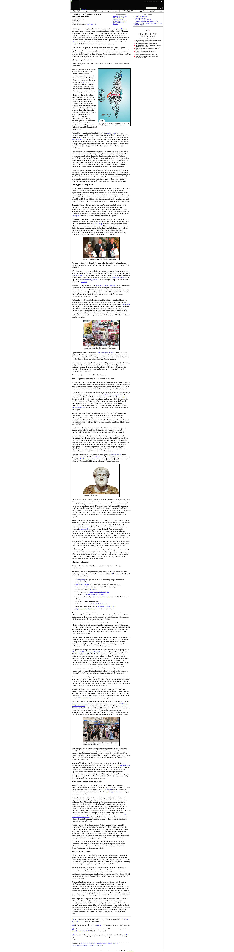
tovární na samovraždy (79, 704)
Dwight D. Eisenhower (87, 459)
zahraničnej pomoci (90, 280)
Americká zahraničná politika (88, 943)
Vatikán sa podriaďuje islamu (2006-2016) (146, 54)
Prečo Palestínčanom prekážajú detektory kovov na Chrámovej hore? (148, 41)
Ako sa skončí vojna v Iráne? (142, 20)
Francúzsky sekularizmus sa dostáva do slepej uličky (148, 49)
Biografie (116, 11)
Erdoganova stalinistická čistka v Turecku (146, 43)
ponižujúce (75, 216)
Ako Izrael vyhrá (118, 19)
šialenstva (122, 29)
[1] (83, 82)
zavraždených (125, 304)
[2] (123, 397)
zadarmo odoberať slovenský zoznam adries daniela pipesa (87, 945)
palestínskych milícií (78, 407)
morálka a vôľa (84, 529)
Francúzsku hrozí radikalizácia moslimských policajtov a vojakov (147, 57)
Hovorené (103, 11)
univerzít (84, 282)
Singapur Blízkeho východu (105, 285)
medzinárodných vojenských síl (93, 594)
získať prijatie (111, 133)
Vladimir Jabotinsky (78, 139)
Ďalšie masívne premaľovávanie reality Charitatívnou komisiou (146, 52)
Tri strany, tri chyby (139, 18)
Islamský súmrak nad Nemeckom (144, 38)
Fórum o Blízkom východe (127, 11)
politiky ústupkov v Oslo (105, 353)
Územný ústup (80, 580)
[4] (103, 790)
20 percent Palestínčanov (122, 765)
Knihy (109, 11)
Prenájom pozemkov (82, 584)
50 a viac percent (85, 698)
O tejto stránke (141, 11)
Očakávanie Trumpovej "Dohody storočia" (120, 17)
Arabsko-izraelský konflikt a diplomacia (107, 943)
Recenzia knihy (94, 11)
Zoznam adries (152, 11)
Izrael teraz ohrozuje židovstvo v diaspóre (146, 21)
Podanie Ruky (97, 224)
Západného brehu (77, 275)
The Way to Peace (92, 24)
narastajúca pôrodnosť (115, 792)
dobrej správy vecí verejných (99, 592)
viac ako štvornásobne (116, 277)
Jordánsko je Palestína (100, 604)
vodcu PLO (101, 925)
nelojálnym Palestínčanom (106, 606)
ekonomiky (92, 589)
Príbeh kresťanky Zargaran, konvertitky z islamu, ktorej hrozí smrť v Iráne (148, 46)
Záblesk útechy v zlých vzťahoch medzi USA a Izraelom (119, 23)
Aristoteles (97, 457)
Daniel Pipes (130, 950)
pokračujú (75, 42)
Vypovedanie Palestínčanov (84, 609)
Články (86, 11)
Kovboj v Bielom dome (140, 16)
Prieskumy (108, 790)
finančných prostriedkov (101, 597)
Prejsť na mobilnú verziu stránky (153, 1)
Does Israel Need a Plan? (80, 931)
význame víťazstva (114, 455)
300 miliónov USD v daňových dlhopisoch (86, 652)
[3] (112, 574)
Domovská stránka (76, 11)
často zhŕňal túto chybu (111, 395)
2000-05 (126, 935)
